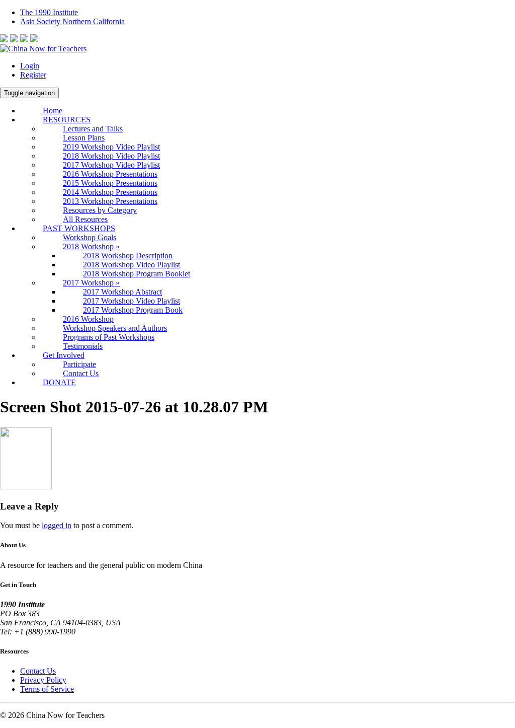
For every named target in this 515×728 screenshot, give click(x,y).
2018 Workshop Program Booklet (136, 273)
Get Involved (63, 355)
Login (29, 65)
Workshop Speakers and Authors (115, 328)
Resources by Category (100, 210)
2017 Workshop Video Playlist (111, 165)
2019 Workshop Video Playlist (111, 146)
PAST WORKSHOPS (79, 228)
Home (52, 110)
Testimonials (83, 346)
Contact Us (81, 373)
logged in (56, 525)
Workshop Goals (89, 237)
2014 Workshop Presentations (110, 192)
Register (33, 74)
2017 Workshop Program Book (133, 310)
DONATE (59, 382)
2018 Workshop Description (128, 255)
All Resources (85, 219)
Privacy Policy (43, 680)
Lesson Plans (84, 137)
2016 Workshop (88, 319)
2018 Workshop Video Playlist (111, 156)
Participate (79, 364)
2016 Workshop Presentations (110, 174)
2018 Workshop (91, 246)
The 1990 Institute (49, 12)
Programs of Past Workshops (108, 337)
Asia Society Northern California (72, 21)
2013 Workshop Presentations (110, 201)
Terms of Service (47, 689)
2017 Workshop (91, 282)
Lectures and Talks (93, 128)
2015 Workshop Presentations (110, 183)
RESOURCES (67, 119)
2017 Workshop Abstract (122, 291)
